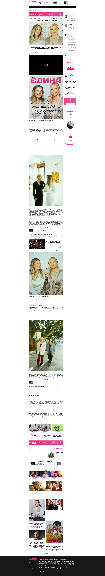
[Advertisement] (46, 147)
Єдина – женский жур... (71, 110)
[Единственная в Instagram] (30, 568)
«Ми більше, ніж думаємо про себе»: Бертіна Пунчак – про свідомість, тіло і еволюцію (52, 464)
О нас (29, 562)
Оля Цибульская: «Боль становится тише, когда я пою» (41, 230)
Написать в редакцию (59, 448)
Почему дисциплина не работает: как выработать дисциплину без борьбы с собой (69, 54)
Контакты (30, 563)
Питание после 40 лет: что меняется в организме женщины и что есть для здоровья (45, 434)
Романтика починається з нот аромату (72, 2)
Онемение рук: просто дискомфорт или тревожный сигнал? (69, 93)
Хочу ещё (45, 553)
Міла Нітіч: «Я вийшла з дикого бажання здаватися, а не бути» (36, 543)
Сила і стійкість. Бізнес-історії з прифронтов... (47, 2)
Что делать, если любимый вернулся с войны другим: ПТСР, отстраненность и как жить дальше (54, 546)
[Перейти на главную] (33, 2)
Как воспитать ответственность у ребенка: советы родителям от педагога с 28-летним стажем (70, 81)
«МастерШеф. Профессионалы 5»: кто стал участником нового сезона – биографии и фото (54, 513)
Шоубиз (54, 510)
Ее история (36, 541)
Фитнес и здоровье (34, 431)
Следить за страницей (70, 111)
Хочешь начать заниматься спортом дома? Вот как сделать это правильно (70, 87)
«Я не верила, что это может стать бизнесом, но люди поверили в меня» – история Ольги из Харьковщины (46, 382)
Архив (29, 566)
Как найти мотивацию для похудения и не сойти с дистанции (34, 434)
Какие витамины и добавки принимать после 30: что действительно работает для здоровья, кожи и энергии (57, 435)
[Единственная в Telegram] (32, 568)
